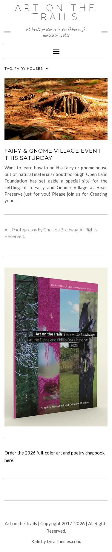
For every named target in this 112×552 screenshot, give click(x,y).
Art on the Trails (56, 12)
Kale (35, 541)
